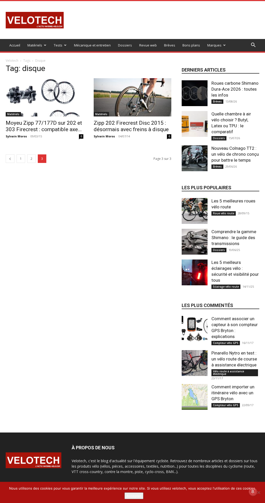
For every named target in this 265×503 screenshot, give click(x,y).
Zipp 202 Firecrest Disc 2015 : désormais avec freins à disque (131, 126)
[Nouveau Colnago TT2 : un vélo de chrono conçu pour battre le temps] (195, 158)
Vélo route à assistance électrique (228, 373)
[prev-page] (10, 158)
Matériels (34, 45)
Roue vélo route (223, 213)
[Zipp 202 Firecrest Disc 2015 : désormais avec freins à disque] (132, 97)
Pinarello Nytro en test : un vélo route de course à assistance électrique (234, 358)
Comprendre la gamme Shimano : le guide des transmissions (233, 237)
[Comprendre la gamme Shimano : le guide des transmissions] (195, 242)
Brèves (169, 45)
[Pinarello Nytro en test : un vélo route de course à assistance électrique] (195, 363)
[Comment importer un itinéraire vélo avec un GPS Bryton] (195, 397)
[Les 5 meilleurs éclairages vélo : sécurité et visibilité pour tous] (195, 272)
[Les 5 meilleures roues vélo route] (195, 211)
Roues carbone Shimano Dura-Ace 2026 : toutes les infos (235, 89)
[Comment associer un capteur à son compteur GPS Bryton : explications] (195, 329)
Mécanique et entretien (92, 45)
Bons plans (191, 45)
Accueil (14, 45)
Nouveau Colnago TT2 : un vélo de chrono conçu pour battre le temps (235, 154)
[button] (253, 45)
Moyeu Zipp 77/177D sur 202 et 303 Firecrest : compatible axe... (44, 126)
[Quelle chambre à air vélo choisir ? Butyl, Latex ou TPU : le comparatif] (195, 124)
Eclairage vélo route (226, 286)
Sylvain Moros (16, 136)
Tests (58, 45)
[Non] (258, 492)
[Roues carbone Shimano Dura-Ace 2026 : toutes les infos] (195, 93)
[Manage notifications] (253, 492)
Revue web (148, 45)
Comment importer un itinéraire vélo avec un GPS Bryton (232, 392)
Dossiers (125, 45)
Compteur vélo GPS (225, 343)
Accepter (134, 496)
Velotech (12, 60)
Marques (214, 45)
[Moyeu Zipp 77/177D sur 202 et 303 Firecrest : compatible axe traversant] (44, 97)
